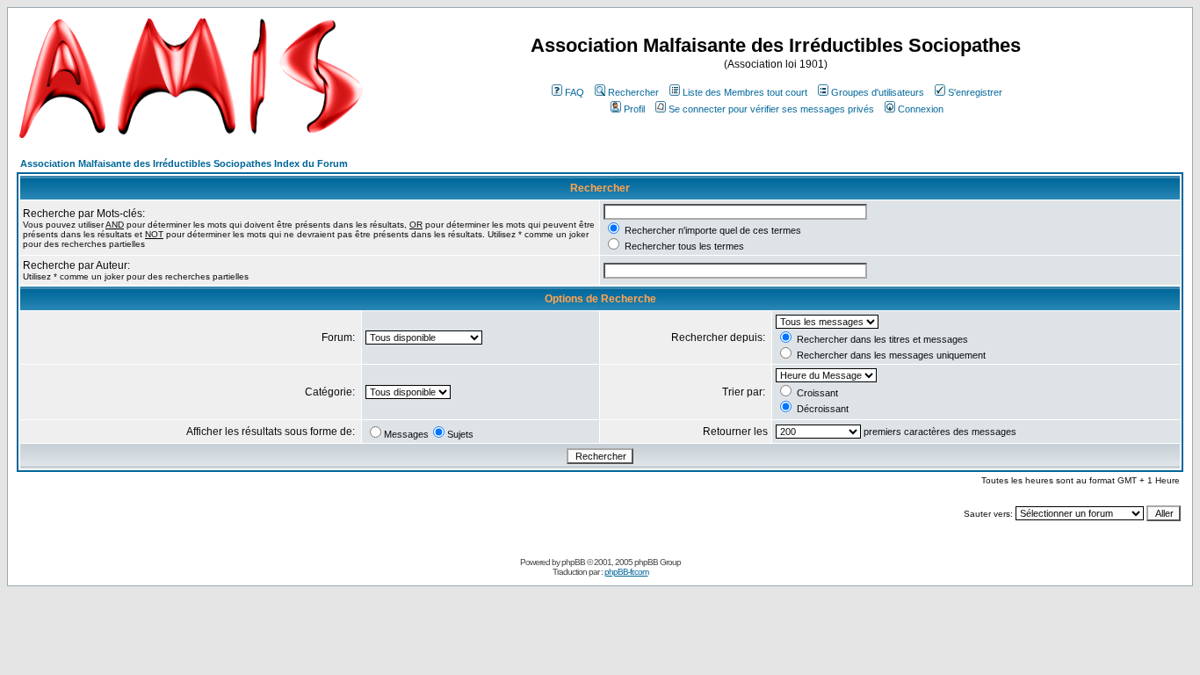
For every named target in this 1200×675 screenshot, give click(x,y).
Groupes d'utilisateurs (877, 92)
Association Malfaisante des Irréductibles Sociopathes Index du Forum (184, 163)
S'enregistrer (975, 92)
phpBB (573, 562)
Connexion (920, 109)
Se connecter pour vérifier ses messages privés (771, 109)
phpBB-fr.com (626, 572)
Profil (634, 109)
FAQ (574, 92)
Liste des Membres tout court (745, 92)
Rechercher (633, 92)
